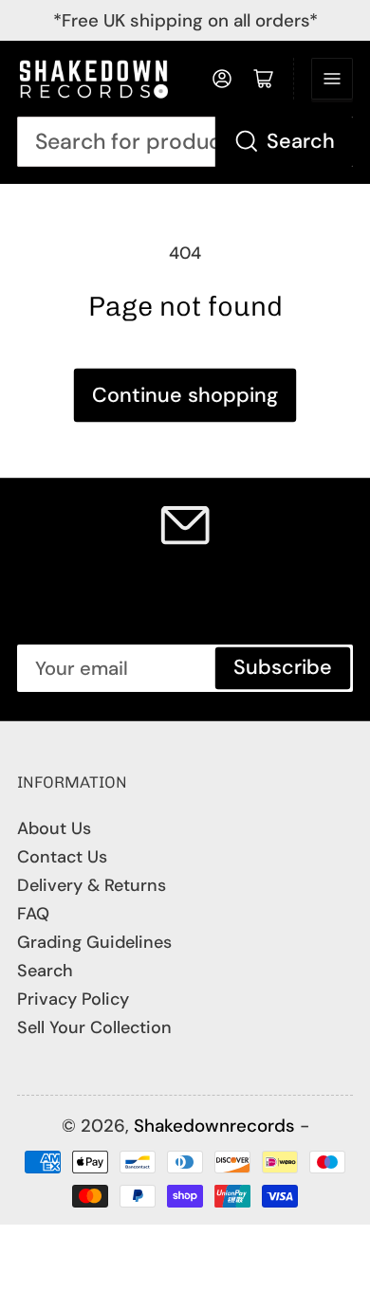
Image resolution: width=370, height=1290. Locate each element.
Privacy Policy (73, 999)
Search (301, 141)
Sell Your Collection (94, 1027)
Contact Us (62, 856)
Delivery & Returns (91, 885)
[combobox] (185, 142)
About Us (54, 828)
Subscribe (282, 667)
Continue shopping (185, 395)
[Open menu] (332, 79)
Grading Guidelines (94, 942)
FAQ (33, 913)
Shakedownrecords (214, 1125)
